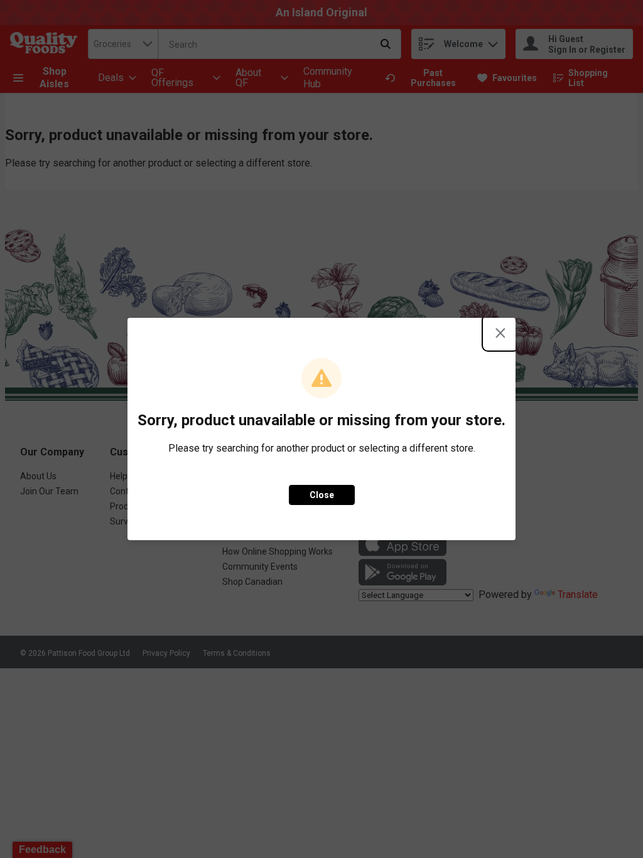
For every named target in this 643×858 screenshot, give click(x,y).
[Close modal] (500, 333)
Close (322, 495)
